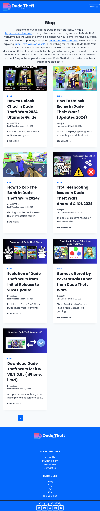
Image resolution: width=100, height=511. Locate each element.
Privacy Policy (50, 460)
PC (50, 488)
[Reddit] (55, 507)
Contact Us (50, 468)
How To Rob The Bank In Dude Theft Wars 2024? (23, 193)
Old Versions (50, 496)
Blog (9, 96)
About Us (50, 457)
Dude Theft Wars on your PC (30, 44)
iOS (50, 492)
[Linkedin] (44, 507)
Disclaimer (50, 464)
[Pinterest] (50, 507)
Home (50, 481)
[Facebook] (60, 507)
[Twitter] (38, 507)
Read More (14, 141)
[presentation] (25, 78)
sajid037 (13, 123)
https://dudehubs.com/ (18, 33)
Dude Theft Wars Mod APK (63, 40)
